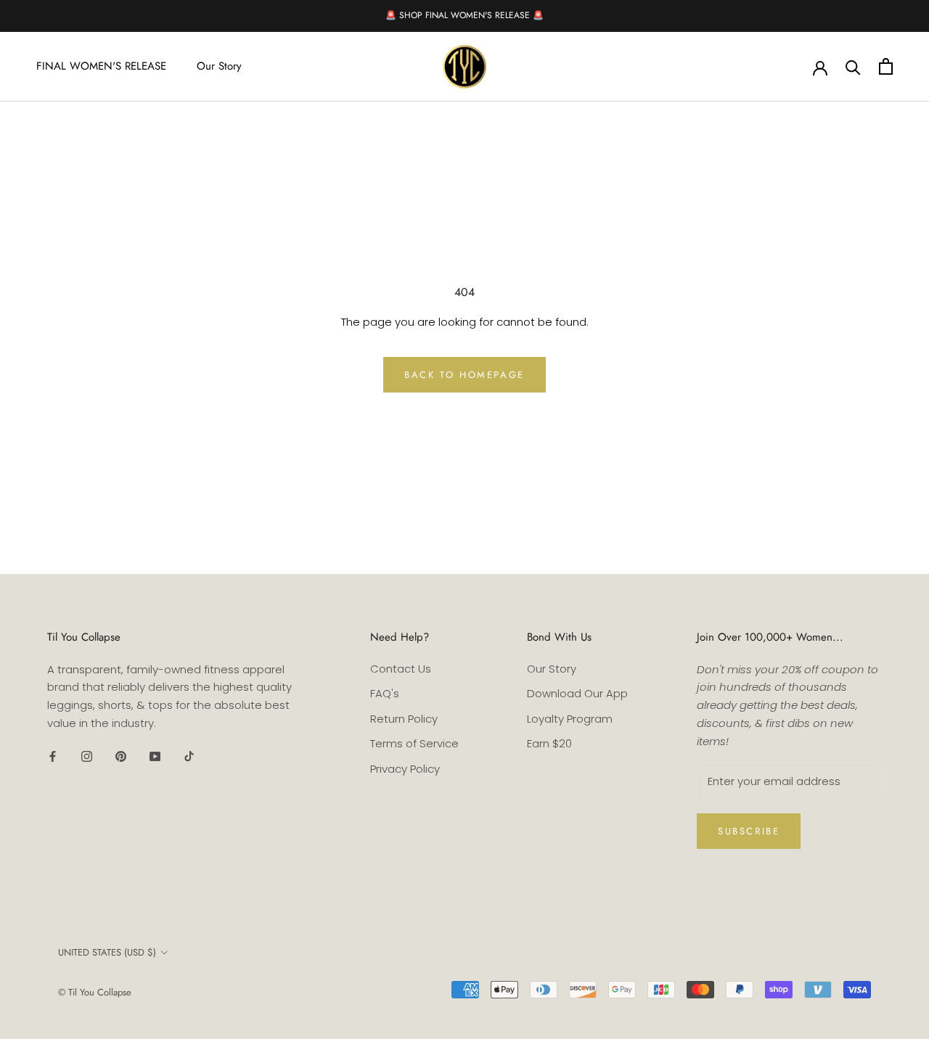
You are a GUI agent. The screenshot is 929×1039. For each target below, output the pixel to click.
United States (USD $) (107, 952)
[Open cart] (886, 66)
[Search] (853, 66)
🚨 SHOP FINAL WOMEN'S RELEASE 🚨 (464, 15)
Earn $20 (549, 743)
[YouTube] (155, 756)
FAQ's (384, 693)
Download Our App (577, 693)
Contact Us (400, 668)
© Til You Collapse (94, 992)
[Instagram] (86, 756)
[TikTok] (189, 756)
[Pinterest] (120, 756)
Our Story (219, 66)
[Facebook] (52, 756)
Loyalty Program (570, 718)
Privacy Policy (405, 768)
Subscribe (748, 831)
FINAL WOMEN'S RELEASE (101, 66)
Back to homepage (464, 375)
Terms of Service (414, 743)
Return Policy (404, 718)
